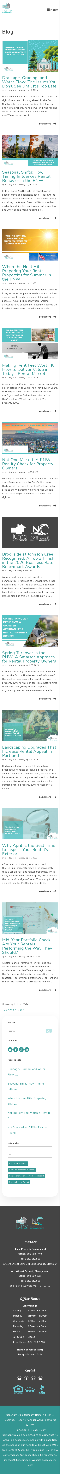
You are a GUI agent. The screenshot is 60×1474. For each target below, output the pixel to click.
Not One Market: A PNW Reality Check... (27, 1130)
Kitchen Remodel (36, 1176)
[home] (7, 7)
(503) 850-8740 (36, 1342)
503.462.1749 (34, 1253)
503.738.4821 (34, 1275)
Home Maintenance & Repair (22, 1169)
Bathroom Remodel (18, 1163)
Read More (45, 123)
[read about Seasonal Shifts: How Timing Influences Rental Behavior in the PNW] (30, 150)
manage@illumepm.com (17, 1459)
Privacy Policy (38, 1429)
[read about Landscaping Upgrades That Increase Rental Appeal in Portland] (30, 725)
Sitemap (22, 1429)
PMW (32, 1424)
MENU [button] (54, 9)
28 (21, 1009)
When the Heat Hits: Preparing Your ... (27, 1100)
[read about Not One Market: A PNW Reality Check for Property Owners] (30, 438)
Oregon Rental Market (19, 1182)
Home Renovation (17, 1176)
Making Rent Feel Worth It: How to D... (29, 1115)
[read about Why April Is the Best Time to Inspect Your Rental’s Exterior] (30, 823)
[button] (10, 1049)
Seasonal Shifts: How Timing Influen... (26, 1086)
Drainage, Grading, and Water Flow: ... (26, 1071)
